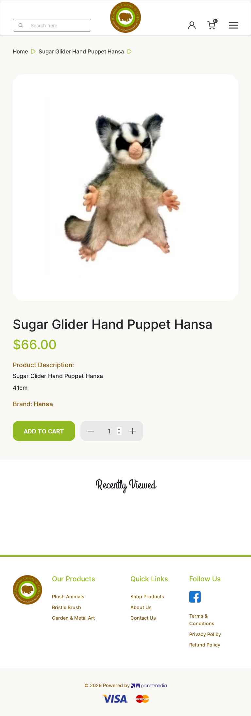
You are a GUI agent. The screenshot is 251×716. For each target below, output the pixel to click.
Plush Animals (68, 596)
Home (20, 51)
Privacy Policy (205, 634)
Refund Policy (204, 644)
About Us (141, 607)
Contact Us (143, 618)
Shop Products (147, 596)
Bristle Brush (66, 607)
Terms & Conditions (201, 619)
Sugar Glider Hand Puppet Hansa (81, 51)
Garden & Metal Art (73, 618)
